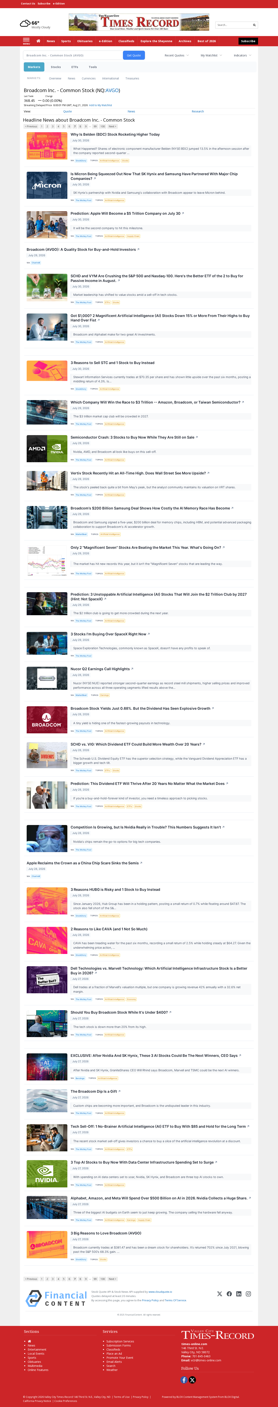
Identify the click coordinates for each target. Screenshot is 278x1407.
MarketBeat (81, 534)
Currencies (89, 78)
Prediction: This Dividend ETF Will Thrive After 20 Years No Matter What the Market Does (150, 783)
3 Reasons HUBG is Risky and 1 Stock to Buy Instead (115, 889)
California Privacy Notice (37, 1401)
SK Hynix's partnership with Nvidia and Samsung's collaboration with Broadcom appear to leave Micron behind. (149, 192)
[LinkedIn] (239, 1298)
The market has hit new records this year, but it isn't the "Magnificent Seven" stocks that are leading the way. (148, 563)
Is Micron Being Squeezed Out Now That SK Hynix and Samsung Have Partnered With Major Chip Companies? (154, 176)
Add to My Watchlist (100, 105)
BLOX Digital (231, 1396)
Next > (112, 126)
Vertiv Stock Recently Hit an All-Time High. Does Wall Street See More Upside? (140, 473)
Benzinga (80, 1078)
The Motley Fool (83, 200)
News (71, 78)
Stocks (56, 67)
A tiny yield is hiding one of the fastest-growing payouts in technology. (122, 723)
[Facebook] (229, 1298)
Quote (67, 111)
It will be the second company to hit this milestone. (108, 228)
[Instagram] (248, 1298)
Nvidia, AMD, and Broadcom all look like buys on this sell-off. (115, 451)
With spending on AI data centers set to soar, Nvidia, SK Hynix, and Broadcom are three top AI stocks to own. (148, 1177)
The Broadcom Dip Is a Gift (96, 1091)
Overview (55, 78)
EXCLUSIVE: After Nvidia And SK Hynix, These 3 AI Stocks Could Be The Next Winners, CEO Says (156, 1055)
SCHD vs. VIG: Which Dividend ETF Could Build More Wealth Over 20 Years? (138, 744)
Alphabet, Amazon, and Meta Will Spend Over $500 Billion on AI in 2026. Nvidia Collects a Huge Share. (161, 1198)
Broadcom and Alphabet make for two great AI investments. (115, 334)
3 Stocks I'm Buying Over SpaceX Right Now (110, 634)
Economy (131, 999)
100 (103, 126)
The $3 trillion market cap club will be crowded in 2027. (111, 416)
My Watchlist (209, 55)
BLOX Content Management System (197, 1396)
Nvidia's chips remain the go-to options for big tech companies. (117, 841)
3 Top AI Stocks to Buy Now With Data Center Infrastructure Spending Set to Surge (144, 1162)
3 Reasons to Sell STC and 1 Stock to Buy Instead (112, 363)
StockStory (81, 161)
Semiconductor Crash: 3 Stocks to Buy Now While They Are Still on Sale (134, 437)
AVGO (112, 90)
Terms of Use (122, 1396)
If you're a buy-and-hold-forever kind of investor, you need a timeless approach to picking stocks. (141, 798)
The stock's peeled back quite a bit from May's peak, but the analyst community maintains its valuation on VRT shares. (154, 487)
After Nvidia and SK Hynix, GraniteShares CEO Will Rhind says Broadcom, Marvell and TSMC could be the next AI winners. (156, 1070)
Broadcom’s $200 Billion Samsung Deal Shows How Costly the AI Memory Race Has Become (152, 508)
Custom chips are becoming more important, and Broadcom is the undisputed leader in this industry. (142, 1105)
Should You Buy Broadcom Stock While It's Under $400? (121, 1012)
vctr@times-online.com (206, 1360)
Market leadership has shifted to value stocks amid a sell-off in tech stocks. (125, 294)
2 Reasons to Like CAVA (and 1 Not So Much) (109, 929)
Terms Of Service (175, 1300)
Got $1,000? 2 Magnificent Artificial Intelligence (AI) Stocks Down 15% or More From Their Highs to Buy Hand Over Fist (160, 318)
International (110, 78)
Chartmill (36, 263)
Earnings (105, 695)
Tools (93, 67)
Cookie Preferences (65, 1401)
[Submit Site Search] (254, 25)
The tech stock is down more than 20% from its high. (110, 1027)
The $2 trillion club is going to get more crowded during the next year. (121, 613)
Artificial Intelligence (109, 161)
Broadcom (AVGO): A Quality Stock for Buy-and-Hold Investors (83, 249)
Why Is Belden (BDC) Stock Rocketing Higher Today (115, 134)
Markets (34, 67)
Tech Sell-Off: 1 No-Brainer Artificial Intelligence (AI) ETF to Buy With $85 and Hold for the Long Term (160, 1126)
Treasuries (132, 78)
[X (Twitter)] (220, 1298)
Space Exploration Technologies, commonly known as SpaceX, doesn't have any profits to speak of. (142, 648)
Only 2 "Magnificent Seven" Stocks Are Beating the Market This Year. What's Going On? (148, 547)
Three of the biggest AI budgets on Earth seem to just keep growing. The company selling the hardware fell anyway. (153, 1212)
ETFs (74, 67)
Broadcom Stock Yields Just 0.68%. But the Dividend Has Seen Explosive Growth (142, 708)
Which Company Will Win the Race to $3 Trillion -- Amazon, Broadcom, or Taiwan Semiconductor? (157, 402)
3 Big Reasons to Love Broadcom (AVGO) (106, 1233)
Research (198, 111)
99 (95, 126)
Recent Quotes (174, 55)
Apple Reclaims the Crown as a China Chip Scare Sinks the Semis (85, 863)
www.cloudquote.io (160, 1292)
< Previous (31, 126)
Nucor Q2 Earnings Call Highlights (102, 669)
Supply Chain (133, 236)
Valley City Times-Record (58, 1396)
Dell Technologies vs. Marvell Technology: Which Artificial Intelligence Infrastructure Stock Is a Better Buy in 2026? (159, 970)
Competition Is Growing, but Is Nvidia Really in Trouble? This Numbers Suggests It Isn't (148, 827)
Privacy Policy (150, 1300)
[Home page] (139, 22)
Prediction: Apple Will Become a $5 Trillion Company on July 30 (127, 213)
